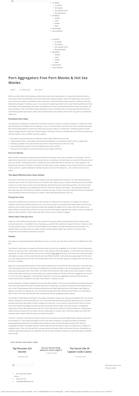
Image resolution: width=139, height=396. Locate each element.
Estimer (57, 23)
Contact (61, 380)
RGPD (120, 382)
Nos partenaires (60, 13)
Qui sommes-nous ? (61, 11)
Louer (57, 21)
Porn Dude (55, 253)
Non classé (38, 90)
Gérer (57, 26)
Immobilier (56, 16)
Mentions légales (111, 382)
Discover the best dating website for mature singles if (51, 349)
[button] (69, 35)
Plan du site (109, 385)
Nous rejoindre (57, 31)
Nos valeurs (59, 8)
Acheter (57, 18)
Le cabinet (55, 3)
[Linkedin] (113, 375)
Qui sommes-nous (65, 375)
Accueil (38, 365)
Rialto (13, 90)
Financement (56, 28)
